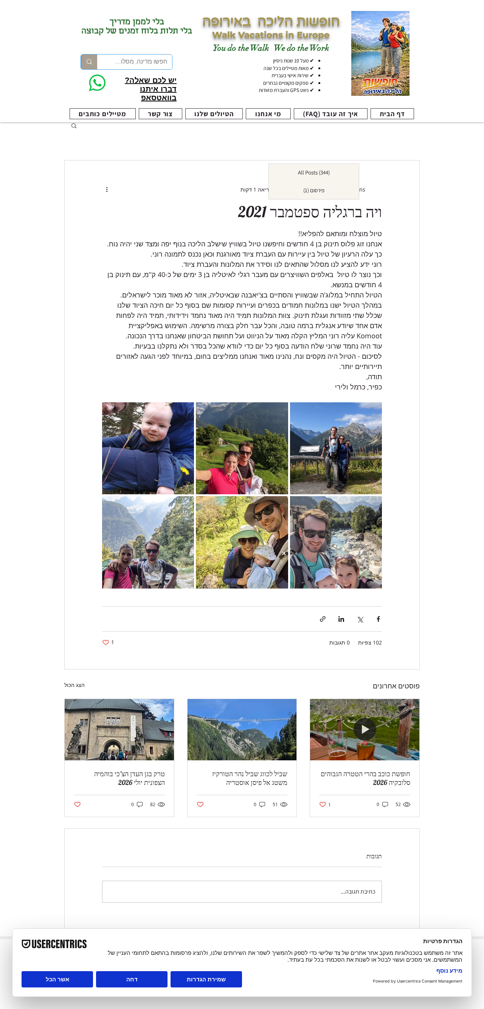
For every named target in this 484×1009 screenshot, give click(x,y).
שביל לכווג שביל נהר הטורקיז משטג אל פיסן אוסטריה (249, 778)
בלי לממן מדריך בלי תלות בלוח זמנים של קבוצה (136, 27)
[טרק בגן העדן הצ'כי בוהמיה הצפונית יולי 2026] (119, 729)
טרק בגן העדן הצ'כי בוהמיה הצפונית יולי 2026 (129, 778)
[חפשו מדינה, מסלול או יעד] (89, 61)
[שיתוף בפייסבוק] (378, 619)
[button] (74, 125)
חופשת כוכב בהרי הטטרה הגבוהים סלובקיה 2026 (365, 778)
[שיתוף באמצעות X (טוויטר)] (359, 619)
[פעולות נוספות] (106, 189)
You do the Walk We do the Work (271, 48)
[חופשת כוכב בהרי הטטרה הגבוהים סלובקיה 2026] (364, 729)
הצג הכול (74, 684)
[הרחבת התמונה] (336, 448)
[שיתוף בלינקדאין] (341, 619)
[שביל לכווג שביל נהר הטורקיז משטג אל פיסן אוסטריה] (242, 729)
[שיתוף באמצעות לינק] (322, 619)
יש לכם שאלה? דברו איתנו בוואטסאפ (151, 89)
